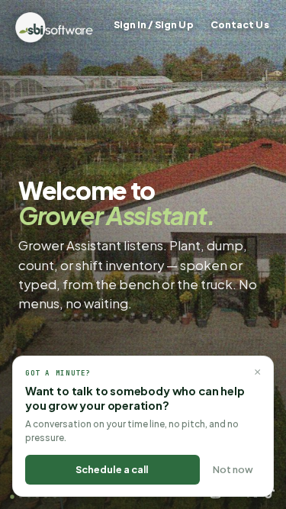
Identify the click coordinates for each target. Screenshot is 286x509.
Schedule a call (112, 469)
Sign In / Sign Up (154, 24)
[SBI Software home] (54, 27)
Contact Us (239, 24)
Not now (233, 469)
